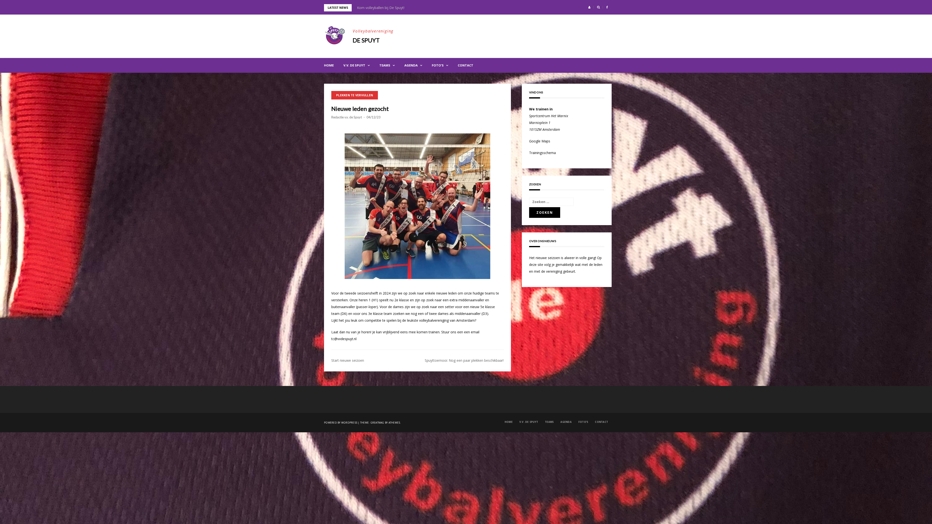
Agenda (411, 65)
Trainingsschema (542, 152)
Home (329, 65)
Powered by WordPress (340, 422)
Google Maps (539, 141)
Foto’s (438, 65)
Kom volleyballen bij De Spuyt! (380, 7)
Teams (384, 65)
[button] (589, 7)
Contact (465, 65)
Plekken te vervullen (354, 95)
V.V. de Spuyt (354, 65)
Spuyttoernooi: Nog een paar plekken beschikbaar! (464, 360)
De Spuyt (366, 40)
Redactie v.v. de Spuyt (346, 117)
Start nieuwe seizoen (347, 360)
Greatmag (377, 422)
